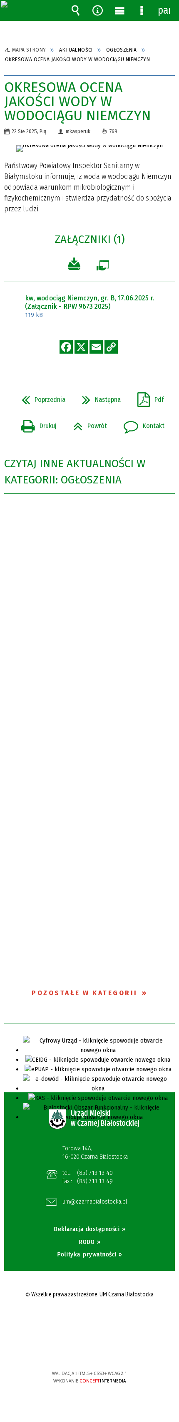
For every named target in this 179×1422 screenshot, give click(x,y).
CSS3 (89, 1349)
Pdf (147, 397)
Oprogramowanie (103, 267)
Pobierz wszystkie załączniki (74, 265)
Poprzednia (40, 397)
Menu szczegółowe (142, 10)
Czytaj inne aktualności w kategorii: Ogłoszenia (74, 471)
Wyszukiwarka (76, 10)
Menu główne (120, 10)
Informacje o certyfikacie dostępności (89, 1320)
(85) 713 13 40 (95, 1173)
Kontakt (140, 423)
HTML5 (76, 1349)
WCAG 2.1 (115, 1348)
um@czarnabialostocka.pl (94, 1202)
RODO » (89, 1242)
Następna (98, 397)
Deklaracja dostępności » (89, 1229)
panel (164, 10)
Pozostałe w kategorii (85, 992)
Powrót (87, 423)
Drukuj (36, 423)
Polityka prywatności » (89, 1254)
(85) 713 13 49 (95, 1181)
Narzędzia (98, 10)
